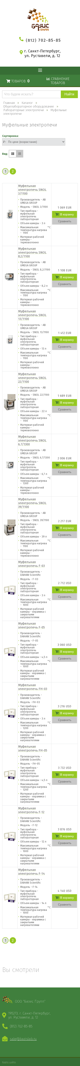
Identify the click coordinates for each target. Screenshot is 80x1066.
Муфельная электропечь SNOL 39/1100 (32, 503)
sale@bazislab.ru (23, 1039)
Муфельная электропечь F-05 (31, 625)
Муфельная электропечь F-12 (31, 810)
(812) (43, 40)
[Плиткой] (12, 153)
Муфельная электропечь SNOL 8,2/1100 (32, 252)
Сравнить (64, 221)
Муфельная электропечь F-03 (31, 564)
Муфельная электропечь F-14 (31, 871)
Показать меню (40, 71)
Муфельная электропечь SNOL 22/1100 (32, 378)
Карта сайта (9, 1062)
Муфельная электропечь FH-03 (32, 687)
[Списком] (19, 153)
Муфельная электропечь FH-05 (32, 748)
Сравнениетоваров (59, 81)
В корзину (67, 214)
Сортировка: (10, 136)
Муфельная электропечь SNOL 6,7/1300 (32, 440)
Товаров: (20, 81)
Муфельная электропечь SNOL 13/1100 (32, 315)
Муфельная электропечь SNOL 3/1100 (32, 189)
